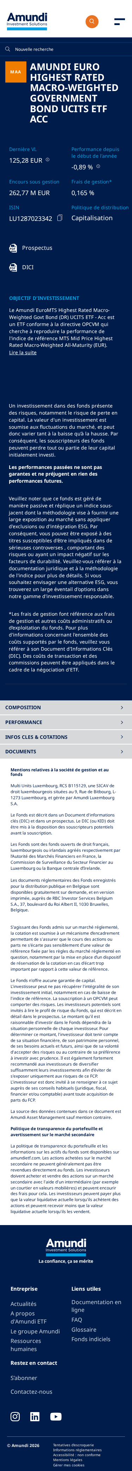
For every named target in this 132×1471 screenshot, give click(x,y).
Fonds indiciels (91, 1339)
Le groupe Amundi (35, 1331)
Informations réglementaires (77, 1449)
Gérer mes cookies (68, 1465)
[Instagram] (15, 1417)
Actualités (24, 1304)
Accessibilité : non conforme (77, 1454)
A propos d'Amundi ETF (28, 1317)
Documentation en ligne (96, 1306)
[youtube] (56, 1417)
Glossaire (83, 1329)
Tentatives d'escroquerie (73, 1444)
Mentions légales (67, 1459)
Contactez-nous (31, 1391)
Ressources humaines (26, 1345)
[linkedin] (34, 1417)
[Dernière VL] (46, 159)
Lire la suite (23, 352)
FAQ (76, 1320)
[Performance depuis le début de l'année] (97, 166)
